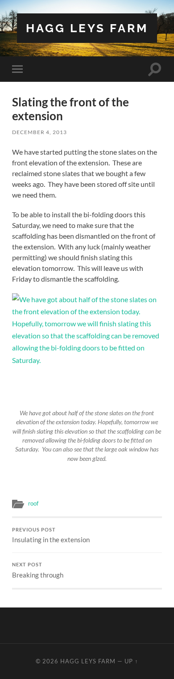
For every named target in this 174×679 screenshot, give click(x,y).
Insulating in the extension (51, 535)
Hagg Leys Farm (87, 28)
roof (33, 503)
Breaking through (37, 570)
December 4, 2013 (39, 132)
